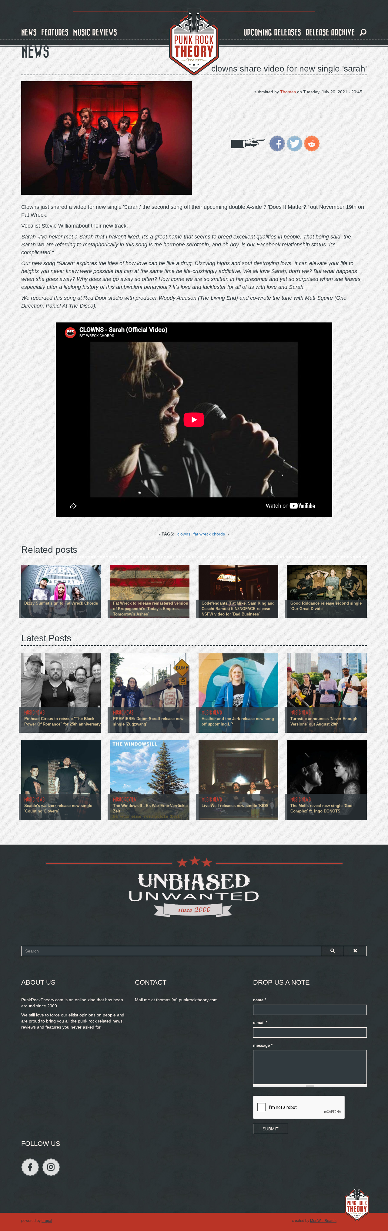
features (55, 32)
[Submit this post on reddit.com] (312, 143)
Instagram (51, 1167)
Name (259, 1000)
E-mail (260, 1023)
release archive (330, 32)
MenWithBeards (323, 1221)
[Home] (194, 42)
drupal (47, 1221)
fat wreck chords (209, 534)
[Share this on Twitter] (294, 143)
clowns (183, 534)
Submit (271, 1128)
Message (263, 1045)
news (29, 32)
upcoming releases (272, 32)
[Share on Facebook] (277, 143)
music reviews (95, 32)
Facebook (30, 1167)
